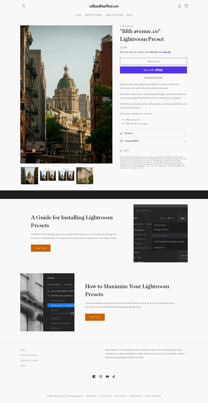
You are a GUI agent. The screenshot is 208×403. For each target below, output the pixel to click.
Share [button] (126, 150)
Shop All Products (28, 355)
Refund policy (91, 396)
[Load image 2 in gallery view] (47, 175)
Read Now (40, 248)
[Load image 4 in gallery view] (84, 175)
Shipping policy (136, 396)
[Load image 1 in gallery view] (29, 175)
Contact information (153, 396)
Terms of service (120, 396)
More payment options (153, 77)
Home (23, 349)
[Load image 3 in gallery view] (66, 175)
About (23, 365)
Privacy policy (105, 396)
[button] (23, 6)
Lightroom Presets (29, 360)
